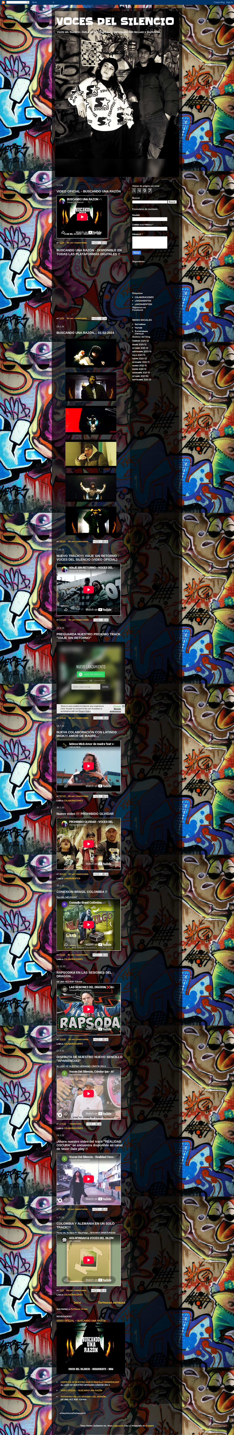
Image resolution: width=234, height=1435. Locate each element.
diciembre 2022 (139, 362)
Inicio (77, 1302)
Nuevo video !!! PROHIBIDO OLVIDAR (85, 813)
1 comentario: (75, 1123)
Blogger (149, 1425)
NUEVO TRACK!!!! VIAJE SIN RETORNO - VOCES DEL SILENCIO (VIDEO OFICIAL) (88, 557)
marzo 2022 (138, 365)
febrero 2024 (139, 340)
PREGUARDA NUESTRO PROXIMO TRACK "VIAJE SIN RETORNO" (89, 636)
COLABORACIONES (73, 800)
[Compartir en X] (99, 242)
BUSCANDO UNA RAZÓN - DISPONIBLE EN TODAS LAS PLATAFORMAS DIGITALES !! (89, 252)
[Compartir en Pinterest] (105, 242)
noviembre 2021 (139, 372)
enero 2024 (138, 344)
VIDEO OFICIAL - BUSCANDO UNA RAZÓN (89, 191)
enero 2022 (138, 369)
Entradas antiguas (111, 1302)
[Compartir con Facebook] (102, 242)
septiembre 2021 (140, 379)
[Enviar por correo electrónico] (93, 242)
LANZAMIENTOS (72, 878)
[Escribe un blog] (96, 242)
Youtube (138, 327)
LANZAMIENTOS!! (143, 304)
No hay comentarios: (77, 242)
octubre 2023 (138, 347)
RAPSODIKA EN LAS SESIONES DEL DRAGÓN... (84, 1396)
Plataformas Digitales (141, 332)
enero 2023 (138, 358)
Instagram (140, 324)
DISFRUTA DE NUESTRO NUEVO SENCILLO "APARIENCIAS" (90, 1382)
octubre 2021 (138, 376)
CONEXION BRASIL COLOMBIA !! (82, 892)
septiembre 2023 (140, 351)
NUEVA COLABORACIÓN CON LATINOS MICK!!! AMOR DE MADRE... (87, 734)
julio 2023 (137, 354)
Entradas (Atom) (79, 1308)
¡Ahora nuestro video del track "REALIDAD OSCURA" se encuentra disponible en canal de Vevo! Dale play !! (90, 1145)
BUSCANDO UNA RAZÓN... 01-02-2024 (85, 332)
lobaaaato (118, 1425)
